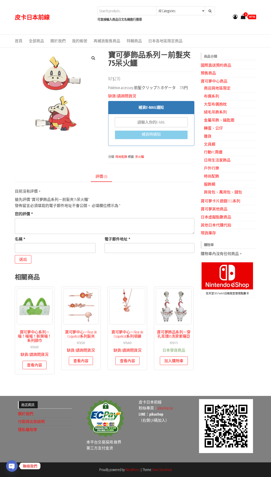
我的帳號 (79, 40)
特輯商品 (134, 40)
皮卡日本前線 (32, 17)
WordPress (132, 469)
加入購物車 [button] (173, 360)
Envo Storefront (162, 469)
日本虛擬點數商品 (216, 217)
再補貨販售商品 (107, 40)
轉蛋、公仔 (213, 128)
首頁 (18, 40)
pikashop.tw (165, 408)
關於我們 (58, 40)
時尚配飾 (121, 157)
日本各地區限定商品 (165, 40)
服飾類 (209, 184)
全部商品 (36, 40)
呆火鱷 (139, 157)
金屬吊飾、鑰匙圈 (219, 120)
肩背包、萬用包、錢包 (223, 192)
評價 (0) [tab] (101, 176)
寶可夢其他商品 (214, 209)
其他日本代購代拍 (216, 225)
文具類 (209, 144)
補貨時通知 (151, 134)
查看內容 (34, 365)
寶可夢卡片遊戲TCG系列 (220, 200)
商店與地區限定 (217, 88)
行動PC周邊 (213, 152)
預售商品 (208, 73)
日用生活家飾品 (217, 160)
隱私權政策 (27, 429)
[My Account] (235, 16)
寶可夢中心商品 (214, 81)
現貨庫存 (208, 232)
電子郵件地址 (117, 239)
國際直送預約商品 (216, 65)
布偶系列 (211, 96)
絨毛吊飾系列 (215, 112)
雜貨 (208, 136)
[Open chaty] (12, 466)
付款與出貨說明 (31, 421)
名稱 (20, 239)
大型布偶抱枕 (215, 104)
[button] (93, 58)
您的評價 (24, 213)
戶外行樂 (211, 168)
